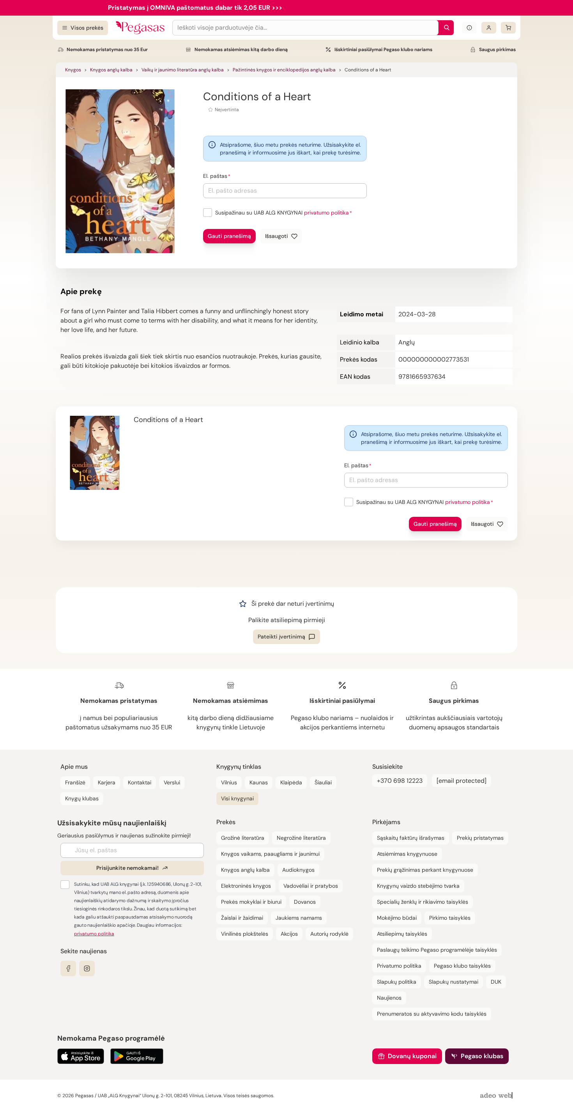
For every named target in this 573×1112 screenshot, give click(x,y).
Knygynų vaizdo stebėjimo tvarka (418, 885)
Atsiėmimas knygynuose (407, 853)
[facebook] (68, 968)
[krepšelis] (508, 28)
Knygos (73, 70)
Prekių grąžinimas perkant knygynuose (425, 869)
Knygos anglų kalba (111, 70)
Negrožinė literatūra (301, 837)
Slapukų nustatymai (453, 981)
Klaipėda (291, 782)
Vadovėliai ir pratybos (310, 885)
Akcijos (289, 933)
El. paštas (215, 175)
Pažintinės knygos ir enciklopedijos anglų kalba (284, 70)
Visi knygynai (237, 798)
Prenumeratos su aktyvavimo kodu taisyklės (431, 1013)
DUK (496, 981)
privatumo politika (326, 212)
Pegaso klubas (482, 1056)
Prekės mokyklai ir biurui (251, 901)
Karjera (106, 782)
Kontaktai (139, 782)
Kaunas (258, 782)
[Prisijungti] (488, 28)
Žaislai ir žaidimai (242, 917)
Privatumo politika (399, 965)
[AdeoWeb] (497, 1096)
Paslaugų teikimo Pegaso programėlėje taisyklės (437, 949)
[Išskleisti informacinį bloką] (469, 28)
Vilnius (229, 782)
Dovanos (305, 901)
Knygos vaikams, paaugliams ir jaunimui (270, 853)
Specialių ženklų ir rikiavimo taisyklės (422, 901)
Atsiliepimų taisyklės (402, 933)
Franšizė (75, 782)
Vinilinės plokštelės (244, 933)
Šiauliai (323, 782)
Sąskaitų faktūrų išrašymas (410, 837)
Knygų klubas (82, 798)
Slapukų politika (396, 981)
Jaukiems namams (299, 917)
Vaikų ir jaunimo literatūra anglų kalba (182, 70)
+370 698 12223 (400, 781)
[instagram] (87, 968)
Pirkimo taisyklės (449, 917)
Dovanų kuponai (412, 1056)
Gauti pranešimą (229, 235)
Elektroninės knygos (246, 885)
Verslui (172, 782)
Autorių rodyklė (329, 933)
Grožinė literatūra (242, 837)
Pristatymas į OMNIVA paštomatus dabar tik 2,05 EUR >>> (195, 8)
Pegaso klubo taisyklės (462, 965)
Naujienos (389, 997)
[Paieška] (444, 27)
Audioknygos (298, 869)
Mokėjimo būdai (397, 917)
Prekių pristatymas (480, 837)
